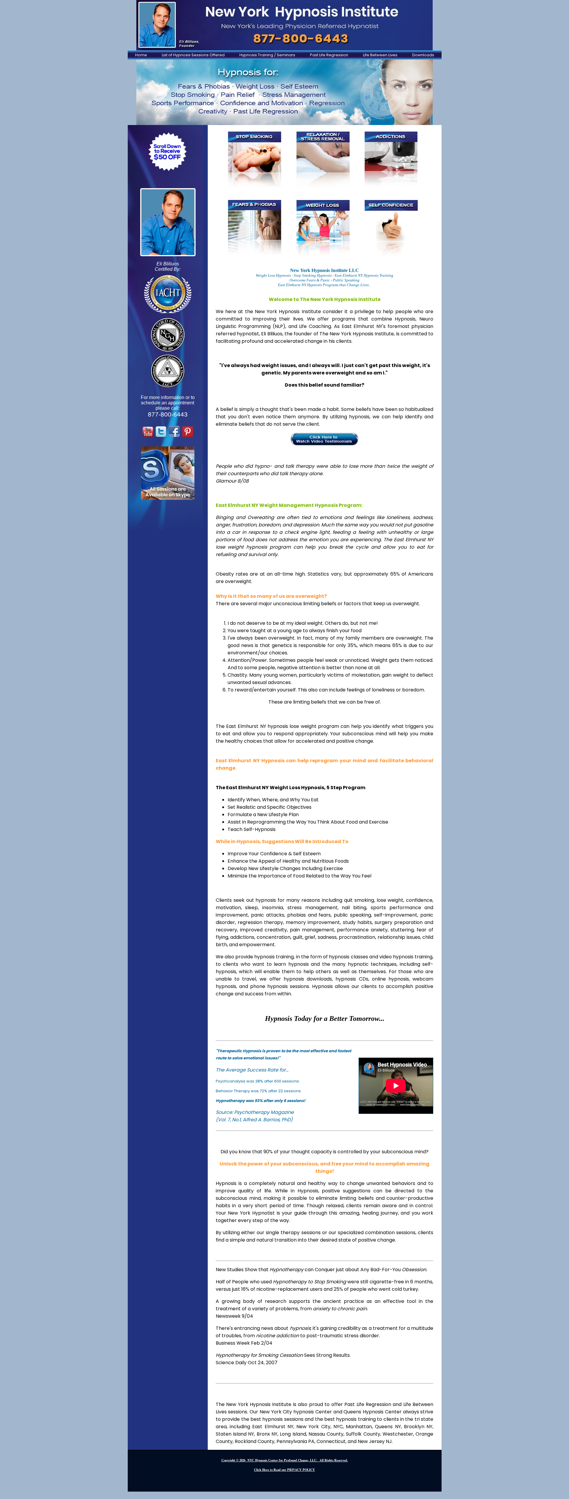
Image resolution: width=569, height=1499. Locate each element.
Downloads (423, 55)
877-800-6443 (168, 414)
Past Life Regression (329, 55)
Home (141, 55)
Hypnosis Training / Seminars (267, 55)
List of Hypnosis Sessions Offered (193, 55)
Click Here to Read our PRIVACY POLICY (284, 1469)
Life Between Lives (380, 55)
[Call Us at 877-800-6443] (284, 25)
